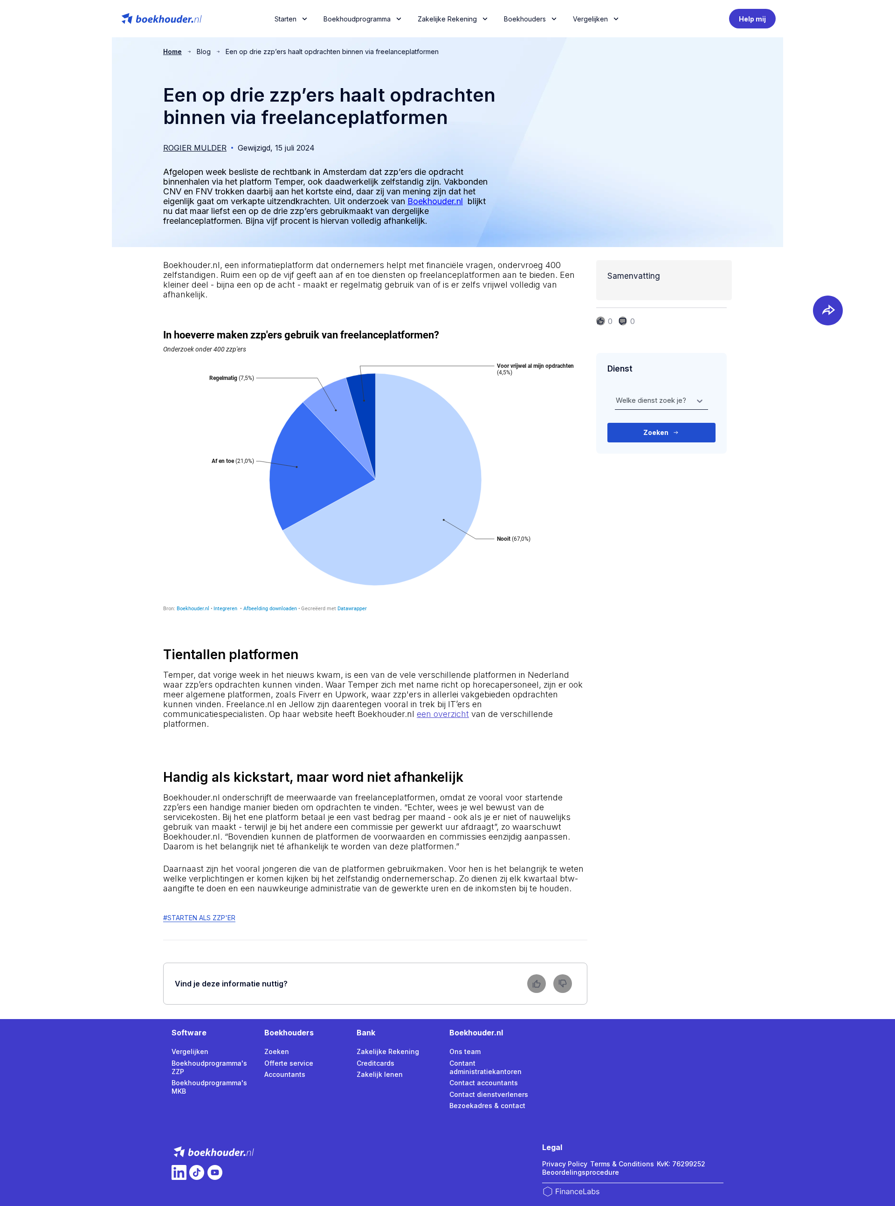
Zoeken (276, 1051)
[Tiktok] (196, 1172)
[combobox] (617, 401)
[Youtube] (214, 1172)
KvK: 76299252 (681, 1164)
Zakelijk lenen (380, 1074)
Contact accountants (483, 1083)
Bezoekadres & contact (487, 1106)
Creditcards (375, 1063)
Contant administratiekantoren (485, 1067)
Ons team (465, 1051)
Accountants (284, 1074)
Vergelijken (190, 1051)
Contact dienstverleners (488, 1094)
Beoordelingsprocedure (580, 1172)
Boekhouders (525, 19)
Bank (366, 1032)
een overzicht (443, 714)
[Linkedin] (179, 1172)
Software (189, 1032)
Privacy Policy (564, 1164)
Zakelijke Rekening (447, 19)
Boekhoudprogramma (357, 19)
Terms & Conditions (622, 1164)
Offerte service (288, 1063)
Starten (285, 19)
